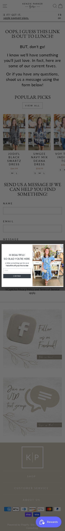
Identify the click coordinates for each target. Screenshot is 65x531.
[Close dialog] (61, 246)
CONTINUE (17, 276)
